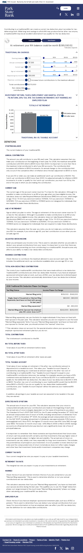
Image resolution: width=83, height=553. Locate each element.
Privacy (32, 540)
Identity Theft (54, 540)
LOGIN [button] (66, 8)
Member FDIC (28, 542)
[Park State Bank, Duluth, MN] (9, 11)
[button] (41, 52)
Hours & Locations (20, 540)
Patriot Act (65, 540)
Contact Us (7, 540)
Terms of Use (42, 540)
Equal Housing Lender (13, 542)
